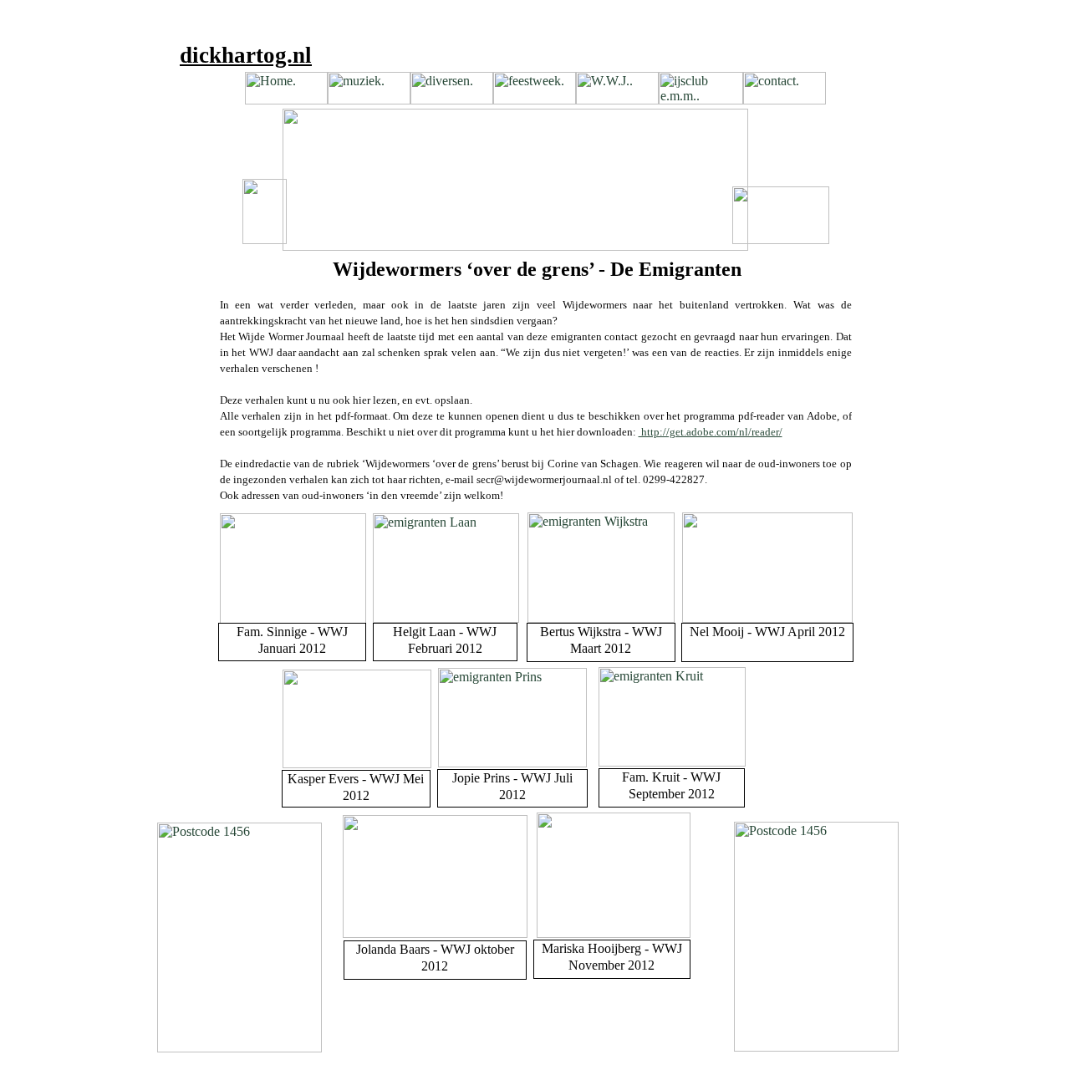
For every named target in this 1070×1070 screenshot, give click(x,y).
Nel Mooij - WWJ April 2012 (767, 631)
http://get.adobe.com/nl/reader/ (710, 431)
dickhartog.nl (246, 55)
